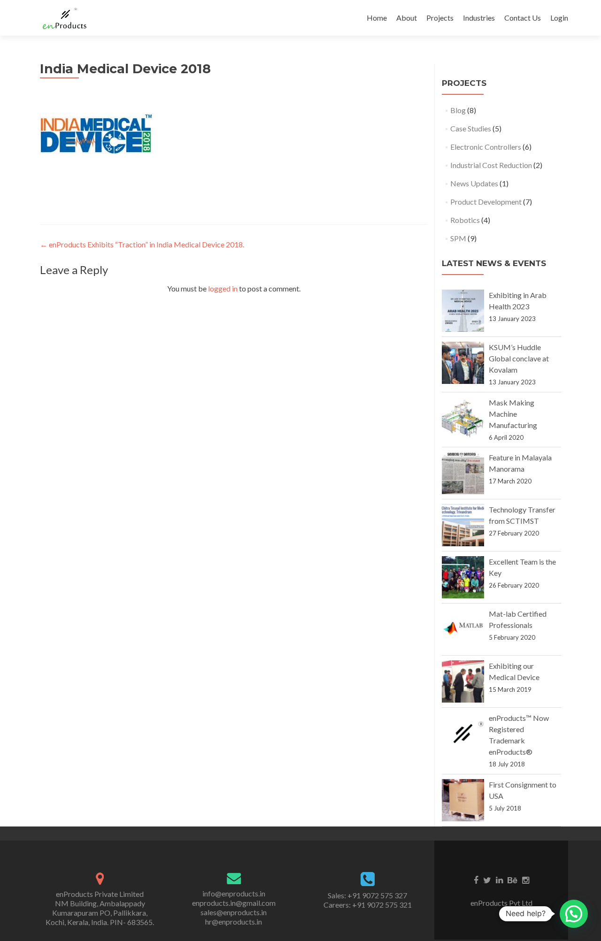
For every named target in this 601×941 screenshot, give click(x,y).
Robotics (465, 219)
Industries (479, 17)
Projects (440, 17)
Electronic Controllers (485, 146)
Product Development (486, 201)
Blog (458, 110)
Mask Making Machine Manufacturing (513, 413)
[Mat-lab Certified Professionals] (463, 629)
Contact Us (522, 17)
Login (559, 17)
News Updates (474, 183)
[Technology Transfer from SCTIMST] (463, 525)
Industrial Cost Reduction (491, 165)
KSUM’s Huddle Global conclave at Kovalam (519, 358)
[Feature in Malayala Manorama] (463, 473)
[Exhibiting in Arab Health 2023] (463, 311)
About (406, 17)
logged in (223, 288)
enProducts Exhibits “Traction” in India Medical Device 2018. (142, 244)
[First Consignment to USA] (463, 800)
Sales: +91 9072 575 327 (367, 895)
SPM (458, 238)
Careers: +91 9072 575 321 (368, 904)
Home (377, 17)
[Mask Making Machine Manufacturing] (463, 418)
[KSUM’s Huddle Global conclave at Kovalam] (463, 363)
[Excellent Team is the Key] (463, 577)
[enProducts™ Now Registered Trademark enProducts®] (463, 733)
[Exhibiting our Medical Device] (463, 681)
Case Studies (470, 128)
